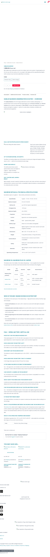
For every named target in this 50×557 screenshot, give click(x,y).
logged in (13, 436)
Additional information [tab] (15, 94)
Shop (5, 62)
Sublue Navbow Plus (8, 325)
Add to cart (16, 85)
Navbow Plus (7, 279)
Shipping (12, 88)
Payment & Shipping (24, 545)
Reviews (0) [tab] (33, 94)
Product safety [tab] (25, 94)
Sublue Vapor (8, 284)
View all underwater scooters (10, 289)
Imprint (8, 545)
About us (2, 535)
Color (5, 77)
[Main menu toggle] (45, 2)
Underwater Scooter (11, 62)
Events (1, 538)
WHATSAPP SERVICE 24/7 (5, 495)
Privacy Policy (3, 545)
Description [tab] (6, 94)
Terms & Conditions (15, 545)
